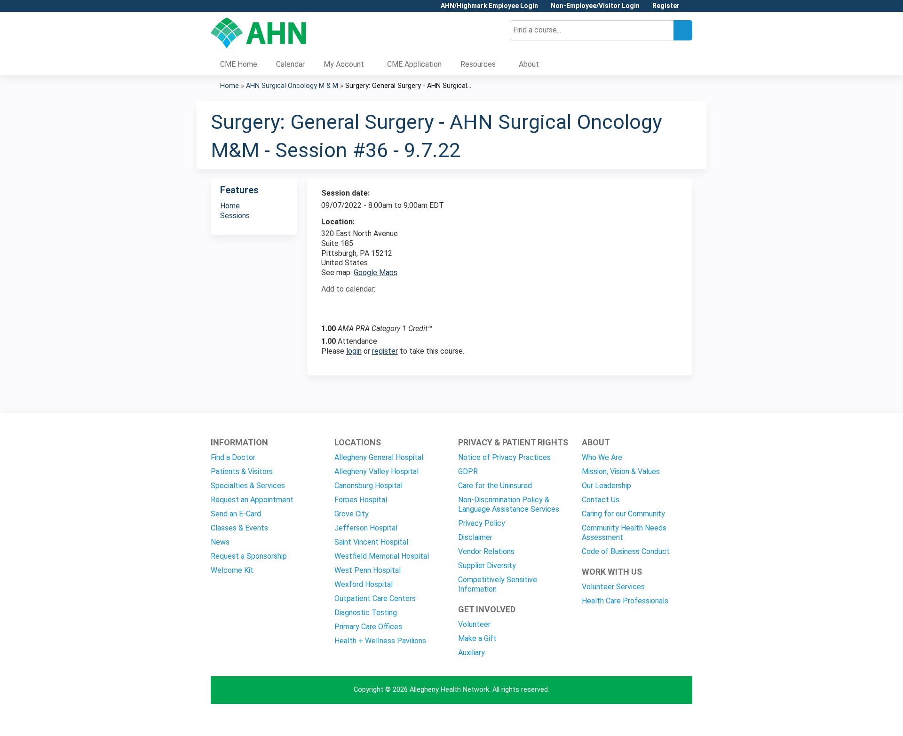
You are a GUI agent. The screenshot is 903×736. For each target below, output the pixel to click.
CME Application (414, 64)
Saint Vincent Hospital (371, 542)
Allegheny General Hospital (378, 457)
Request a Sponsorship (249, 556)
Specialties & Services (248, 485)
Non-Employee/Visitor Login (595, 5)
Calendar (290, 64)
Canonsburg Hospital (368, 485)
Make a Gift (477, 638)
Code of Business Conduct (626, 551)
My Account (344, 64)
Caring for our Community (623, 513)
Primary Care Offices (368, 626)
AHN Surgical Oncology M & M (292, 86)
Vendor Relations (486, 551)
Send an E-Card (236, 513)
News (220, 542)
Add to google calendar (331, 305)
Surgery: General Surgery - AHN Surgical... (408, 86)
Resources (478, 64)
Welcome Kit (232, 570)
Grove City (351, 513)
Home (229, 86)
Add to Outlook (395, 305)
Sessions (235, 215)
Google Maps (375, 272)
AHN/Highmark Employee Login (489, 5)
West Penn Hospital (367, 570)
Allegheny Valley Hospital (376, 471)
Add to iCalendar (373, 305)
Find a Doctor (233, 457)
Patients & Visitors (242, 471)
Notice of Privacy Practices (504, 457)
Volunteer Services (613, 586)
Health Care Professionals (625, 600)
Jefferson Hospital (365, 527)
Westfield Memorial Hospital (381, 556)
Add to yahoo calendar (352, 305)
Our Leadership (606, 485)
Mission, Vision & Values (621, 471)
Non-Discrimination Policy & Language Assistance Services (508, 504)
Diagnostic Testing (365, 612)
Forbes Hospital (360, 499)
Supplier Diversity (487, 565)
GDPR (468, 471)
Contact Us (600, 499)
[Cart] (689, 9)
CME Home (238, 64)
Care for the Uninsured (495, 485)
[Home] (258, 33)
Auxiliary (471, 652)
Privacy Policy (481, 523)
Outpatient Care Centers (375, 598)
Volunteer (474, 624)
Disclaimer (475, 537)
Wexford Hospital (363, 584)
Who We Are (602, 457)
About (529, 64)
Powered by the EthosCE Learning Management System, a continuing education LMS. (659, 720)
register (385, 351)
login (354, 351)
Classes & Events (239, 527)
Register (666, 5)
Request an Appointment (252, 499)
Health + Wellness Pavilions (380, 640)
